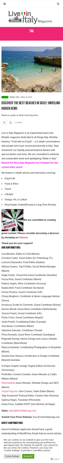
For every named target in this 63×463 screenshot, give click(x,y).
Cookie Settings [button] (12, 456)
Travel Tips (14, 97)
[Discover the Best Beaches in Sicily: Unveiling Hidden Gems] (31, 69)
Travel (5, 97)
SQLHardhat (8, 383)
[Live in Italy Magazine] (31, 17)
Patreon (23, 237)
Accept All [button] (28, 456)
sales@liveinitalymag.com (22, 410)
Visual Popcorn (9, 391)
